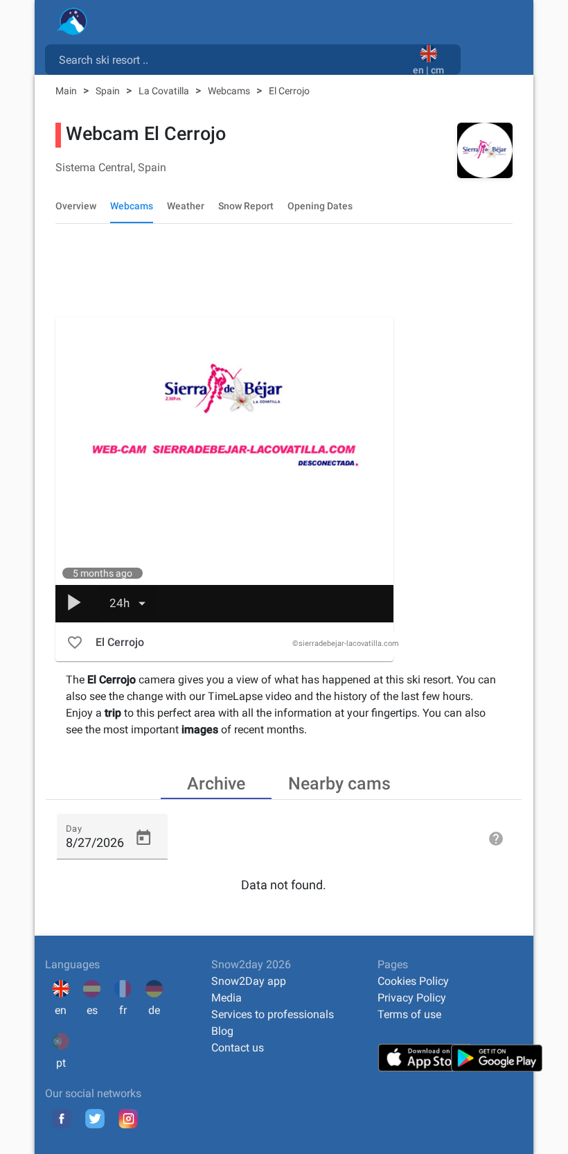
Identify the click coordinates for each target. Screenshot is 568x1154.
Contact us (237, 1047)
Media (226, 997)
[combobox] (232, 59)
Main (67, 90)
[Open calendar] (143, 838)
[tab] (216, 782)
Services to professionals (272, 1014)
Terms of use (409, 1014)
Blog (222, 1031)
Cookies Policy (413, 981)
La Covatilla (165, 90)
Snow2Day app (248, 981)
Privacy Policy (412, 997)
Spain (109, 90)
